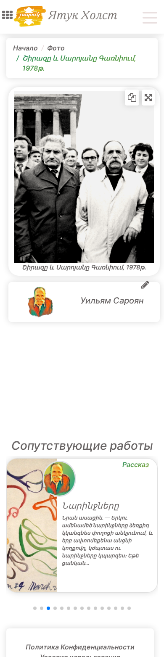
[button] (7, 15)
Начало (25, 48)
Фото (56, 48)
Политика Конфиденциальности (80, 647)
